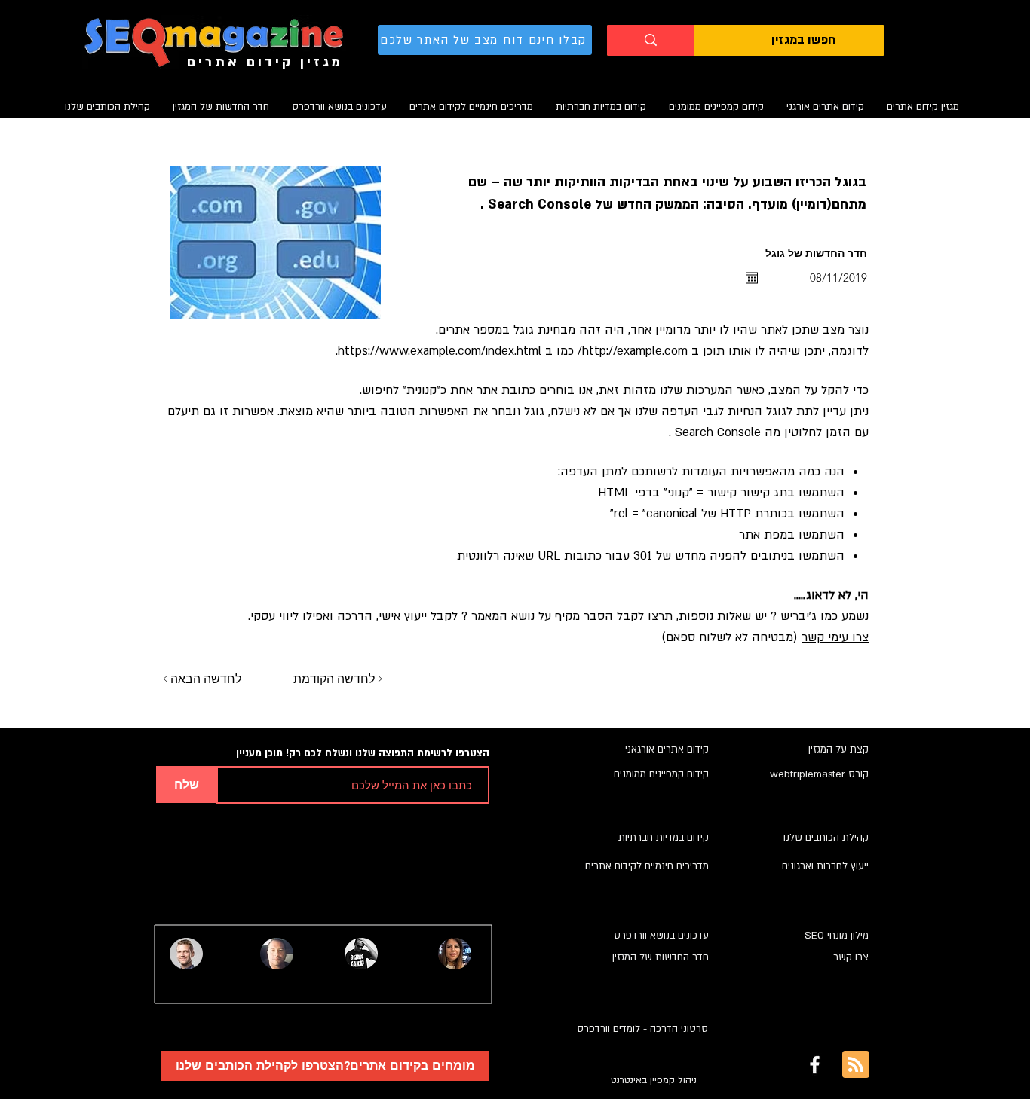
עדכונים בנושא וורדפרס (661, 935)
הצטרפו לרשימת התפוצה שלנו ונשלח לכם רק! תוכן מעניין (362, 753)
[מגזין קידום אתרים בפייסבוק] (814, 1064)
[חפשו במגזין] (650, 40)
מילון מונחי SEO (837, 935)
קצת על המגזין (838, 749)
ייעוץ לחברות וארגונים (825, 866)
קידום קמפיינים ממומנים (661, 774)
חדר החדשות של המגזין (660, 957)
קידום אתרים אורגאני (667, 749)
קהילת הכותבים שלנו (826, 837)
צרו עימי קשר (835, 637)
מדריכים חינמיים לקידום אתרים (647, 866)
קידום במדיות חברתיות (663, 837)
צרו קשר (851, 957)
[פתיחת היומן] (752, 278)
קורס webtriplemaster (819, 774)
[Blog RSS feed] (855, 1065)
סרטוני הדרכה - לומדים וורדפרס (642, 1029)
